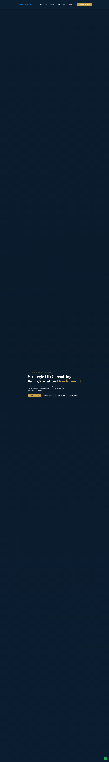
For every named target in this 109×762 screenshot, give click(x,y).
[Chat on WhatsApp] (105, 758)
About (46, 4)
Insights (58, 4)
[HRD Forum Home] (26, 4)
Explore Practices (48, 395)
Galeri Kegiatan (61, 395)
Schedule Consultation (85, 4)
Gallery (64, 4)
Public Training (73, 395)
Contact (70, 4)
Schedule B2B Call (34, 395)
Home (41, 4)
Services (52, 4)
